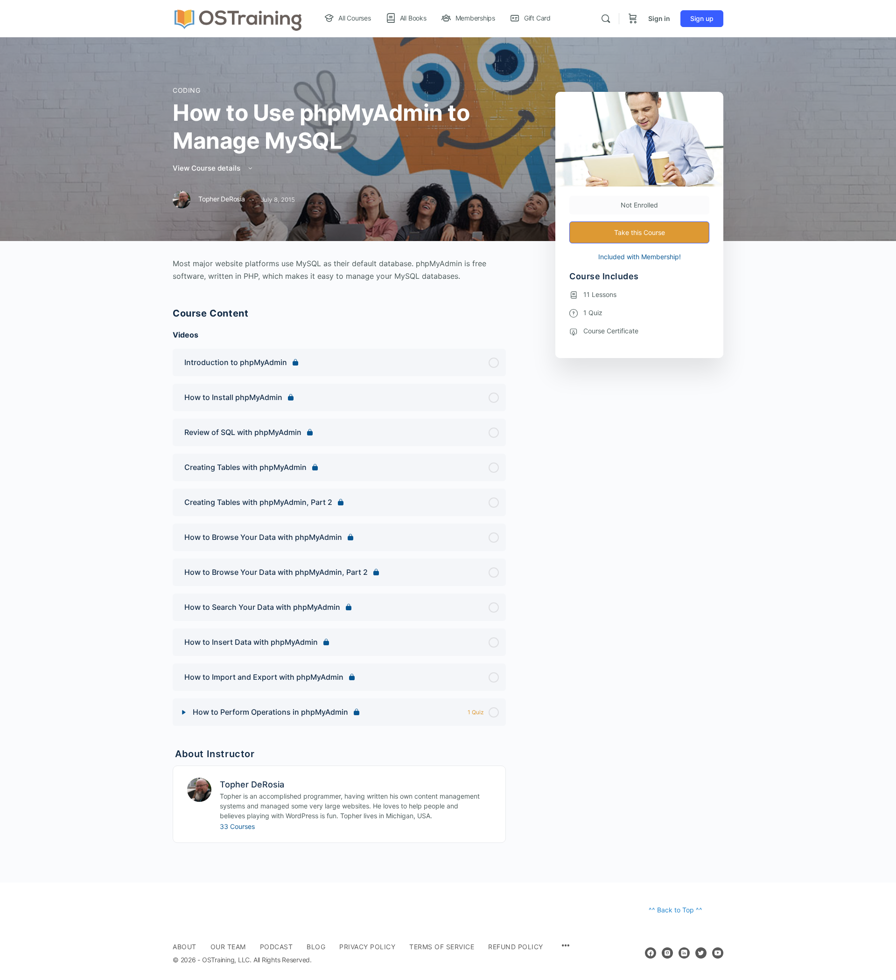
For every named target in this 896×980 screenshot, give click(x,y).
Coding (187, 90)
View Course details (207, 168)
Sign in (659, 18)
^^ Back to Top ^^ (675, 910)
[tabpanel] (339, 270)
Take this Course (639, 232)
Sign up (702, 18)
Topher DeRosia (252, 784)
